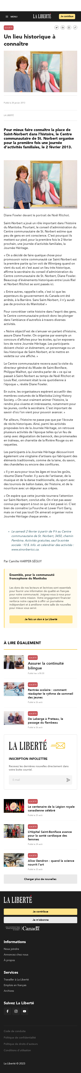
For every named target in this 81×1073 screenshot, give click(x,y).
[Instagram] (16, 1014)
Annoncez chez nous (16, 954)
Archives (9, 991)
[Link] (75, 27)
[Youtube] (24, 1014)
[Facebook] (7, 1014)
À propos (9, 960)
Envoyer (65, 780)
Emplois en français (15, 985)
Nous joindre (11, 949)
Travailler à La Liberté (16, 979)
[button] (7, 16)
